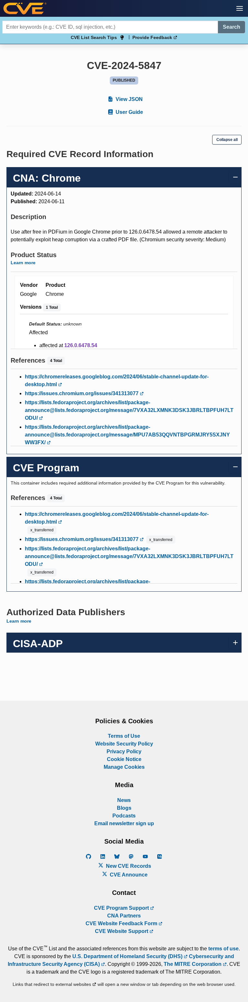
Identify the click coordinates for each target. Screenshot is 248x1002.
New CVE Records (128, 866)
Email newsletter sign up (124, 823)
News (124, 800)
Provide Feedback (152, 37)
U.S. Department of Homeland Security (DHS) (128, 956)
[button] (239, 8)
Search (231, 27)
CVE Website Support (122, 931)
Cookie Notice (124, 759)
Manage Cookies (124, 767)
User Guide (128, 112)
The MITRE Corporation (193, 964)
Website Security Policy (124, 743)
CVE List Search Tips (94, 37)
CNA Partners (124, 915)
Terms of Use (124, 736)
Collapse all (227, 139)
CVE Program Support (122, 908)
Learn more (23, 262)
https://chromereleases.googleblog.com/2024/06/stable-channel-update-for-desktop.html (117, 380)
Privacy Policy (124, 751)
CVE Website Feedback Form (122, 923)
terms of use (223, 948)
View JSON (128, 99)
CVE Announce (128, 874)
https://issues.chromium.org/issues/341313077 (82, 393)
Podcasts (124, 815)
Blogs (124, 808)
